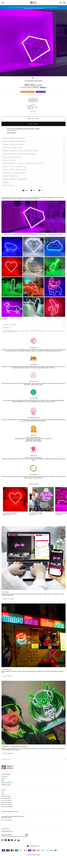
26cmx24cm (33, 100)
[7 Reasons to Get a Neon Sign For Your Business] (33, 712)
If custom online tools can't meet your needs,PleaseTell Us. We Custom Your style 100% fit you (32, 331)
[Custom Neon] (33, 558)
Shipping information (11, 176)
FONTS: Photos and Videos (12, 147)
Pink (30, 107)
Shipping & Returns (6, 784)
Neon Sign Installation (6, 802)
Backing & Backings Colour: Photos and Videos (20, 150)
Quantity (33, 111)
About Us (3, 778)
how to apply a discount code (14, 172)
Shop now (7, 676)
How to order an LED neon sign (14, 141)
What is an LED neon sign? (12, 157)
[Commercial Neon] (33, 635)
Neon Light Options (6, 798)
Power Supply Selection (7, 806)
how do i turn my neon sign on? (15, 169)
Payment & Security (10, 324)
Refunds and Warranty (6, 782)
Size (33, 97)
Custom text (6, 759)
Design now (8, 598)
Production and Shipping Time (14, 138)
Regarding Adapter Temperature (15, 179)
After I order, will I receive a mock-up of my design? (23, 163)
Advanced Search (5, 774)
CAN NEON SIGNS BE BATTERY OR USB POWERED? (19, 153)
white (36, 107)
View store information (11, 132)
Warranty (6, 182)
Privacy (3, 794)
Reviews (3, 790)
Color (33, 104)
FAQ (2, 792)
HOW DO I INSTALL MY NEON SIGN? (14, 166)
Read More (5, 318)
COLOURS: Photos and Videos (13, 144)
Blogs (2, 780)
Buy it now (33, 123)
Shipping (31, 85)
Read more (8, 753)
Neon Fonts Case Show (7, 804)
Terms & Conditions (6, 796)
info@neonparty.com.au (7, 831)
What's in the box (9, 160)
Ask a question (8, 185)
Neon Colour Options (6, 800)
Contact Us (7, 327)
